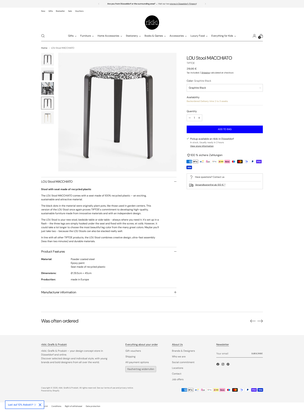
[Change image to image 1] (47, 59)
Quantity (192, 111)
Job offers (178, 379)
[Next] (205, 4)
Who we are (179, 356)
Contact (176, 373)
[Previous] (98, 4)
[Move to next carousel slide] (260, 321)
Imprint (44, 406)
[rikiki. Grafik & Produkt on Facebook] (218, 365)
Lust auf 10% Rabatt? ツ (22, 405)
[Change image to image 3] (47, 88)
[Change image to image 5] (47, 117)
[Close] (40, 405)
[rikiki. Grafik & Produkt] (152, 22)
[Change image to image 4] (47, 103)
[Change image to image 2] (47, 74)
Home (44, 47)
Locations (177, 368)
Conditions (56, 406)
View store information (202, 146)
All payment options (137, 362)
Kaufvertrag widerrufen (140, 369)
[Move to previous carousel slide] (253, 321)
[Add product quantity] (199, 118)
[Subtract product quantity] (190, 118)
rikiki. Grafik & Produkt (68, 388)
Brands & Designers (183, 350)
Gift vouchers (133, 350)
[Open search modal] (43, 36)
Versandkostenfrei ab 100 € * (210, 184)
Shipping (205, 72)
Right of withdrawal (73, 406)
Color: (199, 80)
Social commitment (183, 362)
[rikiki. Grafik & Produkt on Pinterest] (228, 365)
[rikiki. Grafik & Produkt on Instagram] (223, 365)
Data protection (93, 406)
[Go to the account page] (254, 36)
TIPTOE (191, 63)
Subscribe (257, 353)
